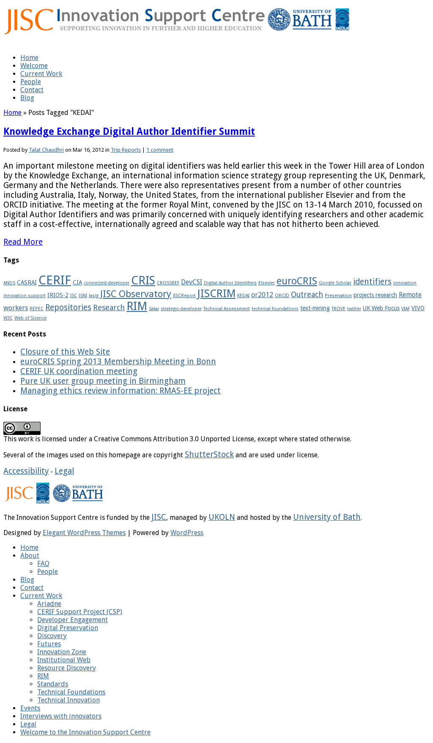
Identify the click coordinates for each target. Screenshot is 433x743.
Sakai (154, 308)
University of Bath (327, 517)
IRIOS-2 (58, 295)
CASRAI (27, 282)
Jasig (94, 295)
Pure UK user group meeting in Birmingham (103, 381)
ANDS (9, 283)
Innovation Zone (61, 652)
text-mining (315, 308)
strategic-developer (181, 308)
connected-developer (106, 283)
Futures (49, 644)
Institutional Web (63, 660)
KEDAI (243, 295)
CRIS (143, 280)
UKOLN (221, 517)
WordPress (186, 533)
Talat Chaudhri (46, 150)
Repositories (68, 307)
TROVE (338, 308)
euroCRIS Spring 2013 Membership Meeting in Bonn (118, 361)
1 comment (159, 150)
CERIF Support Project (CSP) (79, 612)
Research (109, 307)
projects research (375, 295)
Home (29, 58)
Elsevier (266, 283)
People (30, 82)
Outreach (307, 294)
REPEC (37, 308)
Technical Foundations (71, 692)
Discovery (52, 636)
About (29, 556)
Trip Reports (126, 150)
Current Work (41, 74)
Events (30, 708)
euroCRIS (297, 281)
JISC (158, 517)
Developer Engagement (72, 620)
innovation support (24, 295)
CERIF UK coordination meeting (78, 371)
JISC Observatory (135, 293)
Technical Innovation (68, 700)
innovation (405, 283)
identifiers (372, 282)
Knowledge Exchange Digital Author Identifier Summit (129, 131)
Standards (52, 684)
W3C (8, 318)
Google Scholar (335, 283)
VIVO (418, 308)
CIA (77, 282)
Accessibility (26, 471)
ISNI (83, 295)
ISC (73, 295)
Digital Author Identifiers (230, 283)
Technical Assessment (226, 308)
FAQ (43, 564)
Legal (64, 471)
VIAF (405, 308)
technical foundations (275, 308)
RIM (136, 306)
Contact (32, 90)
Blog (27, 98)
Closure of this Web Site (65, 352)
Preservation (338, 295)
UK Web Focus (381, 308)
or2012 (262, 295)
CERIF (54, 280)
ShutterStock (209, 454)
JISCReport (184, 295)
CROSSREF (168, 283)
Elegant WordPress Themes (84, 533)
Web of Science (30, 318)
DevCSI (191, 282)
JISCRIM (216, 293)
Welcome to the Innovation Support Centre (85, 732)
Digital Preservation (67, 628)
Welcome (34, 66)
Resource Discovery (66, 668)
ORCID (282, 295)
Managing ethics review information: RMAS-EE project (120, 391)
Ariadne (49, 604)
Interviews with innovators (60, 716)
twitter (354, 308)
